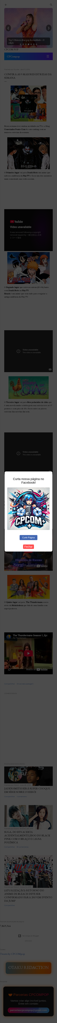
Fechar (28, 546)
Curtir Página (28, 537)
